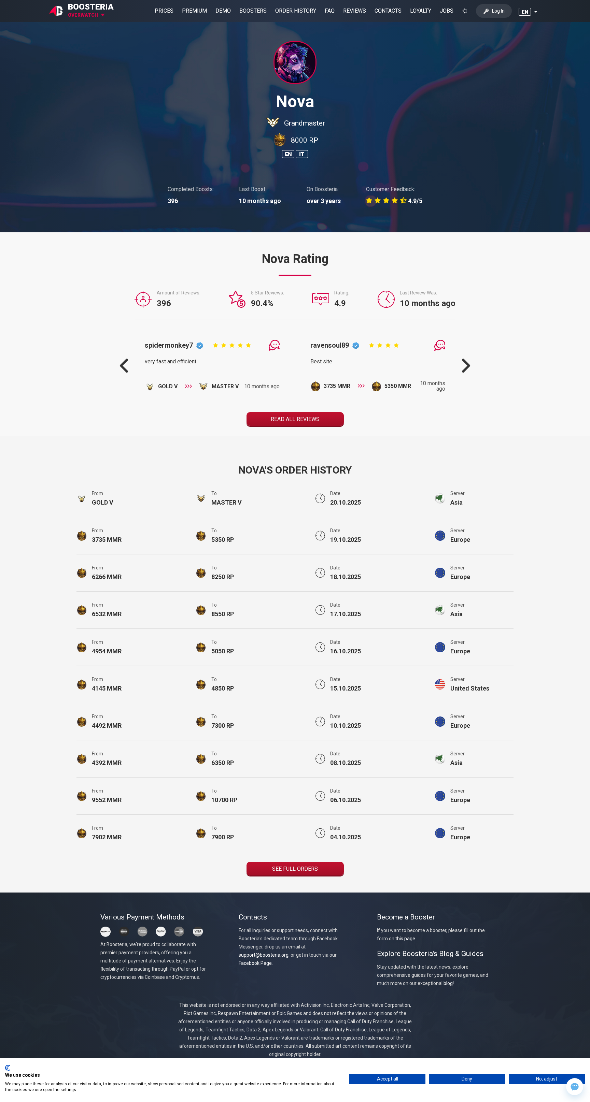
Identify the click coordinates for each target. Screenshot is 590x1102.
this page (405, 938)
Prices (164, 11)
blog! (449, 983)
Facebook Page (255, 963)
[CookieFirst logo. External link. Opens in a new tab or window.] (7, 1068)
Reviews (354, 11)
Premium (194, 11)
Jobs (446, 11)
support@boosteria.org (264, 955)
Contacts (388, 11)
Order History (295, 11)
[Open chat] (574, 1086)
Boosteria (91, 6)
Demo (223, 11)
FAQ (330, 11)
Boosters (253, 11)
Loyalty (420, 11)
